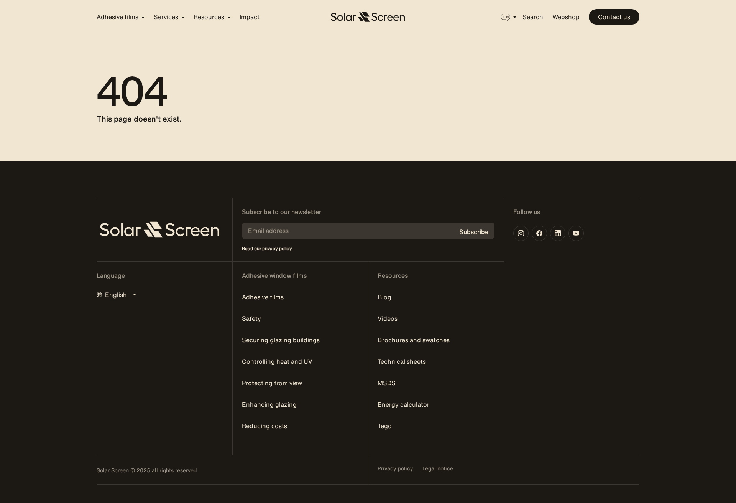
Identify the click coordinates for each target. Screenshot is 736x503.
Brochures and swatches (414, 340)
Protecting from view (272, 383)
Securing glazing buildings (281, 340)
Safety (251, 318)
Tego (385, 426)
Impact (250, 17)
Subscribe (473, 232)
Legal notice (437, 468)
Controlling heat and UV (277, 361)
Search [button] (532, 17)
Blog (384, 297)
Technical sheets (402, 361)
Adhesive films (263, 297)
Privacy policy (395, 468)
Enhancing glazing (269, 404)
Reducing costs (264, 426)
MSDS (387, 383)
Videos (388, 318)
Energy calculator (403, 404)
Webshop (566, 17)
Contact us (614, 17)
